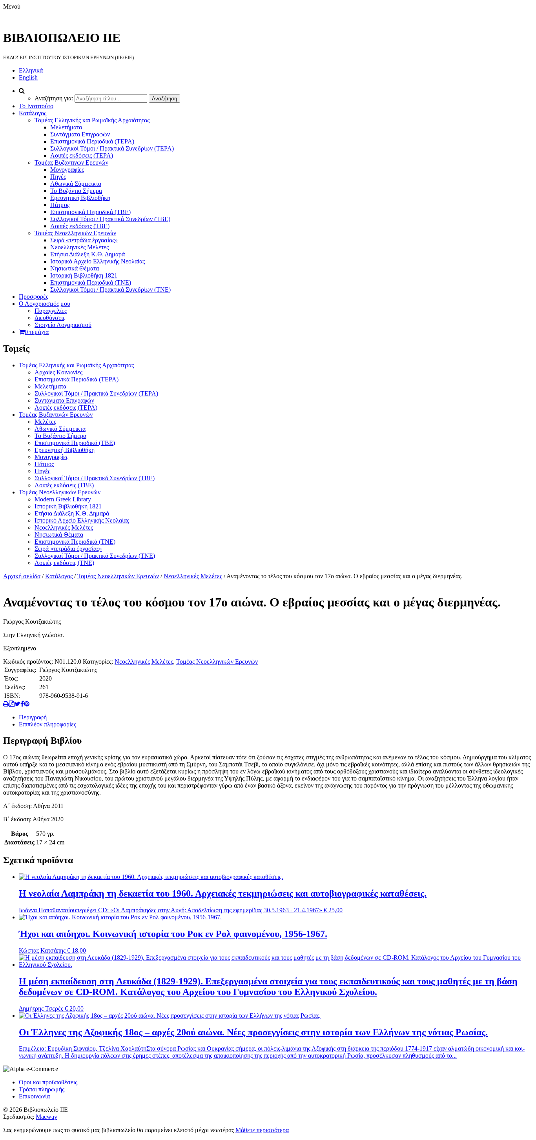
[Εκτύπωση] (6, 704)
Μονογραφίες (67, 169)
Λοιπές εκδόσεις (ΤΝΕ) (64, 562)
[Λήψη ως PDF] (12, 704)
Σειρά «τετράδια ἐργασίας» (84, 240)
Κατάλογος (32, 113)
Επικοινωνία (34, 1096)
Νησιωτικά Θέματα (74, 268)
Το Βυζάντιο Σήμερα (76, 190)
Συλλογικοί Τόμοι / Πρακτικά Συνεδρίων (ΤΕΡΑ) (112, 148)
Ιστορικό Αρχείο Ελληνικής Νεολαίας (97, 261)
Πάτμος (59, 204)
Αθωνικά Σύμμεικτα (75, 183)
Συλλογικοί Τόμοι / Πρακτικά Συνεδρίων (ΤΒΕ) (110, 219)
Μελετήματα (66, 127)
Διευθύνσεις (50, 317)
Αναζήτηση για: (54, 98)
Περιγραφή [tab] (33, 717)
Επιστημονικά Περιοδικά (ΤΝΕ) (90, 282)
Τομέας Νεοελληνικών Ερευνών (75, 233)
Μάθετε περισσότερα (262, 1130)
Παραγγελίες (51, 310)
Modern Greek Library (63, 499)
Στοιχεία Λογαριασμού (63, 324)
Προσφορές (33, 296)
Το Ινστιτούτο (36, 106)
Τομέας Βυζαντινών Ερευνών (71, 162)
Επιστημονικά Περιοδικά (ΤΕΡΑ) (92, 141)
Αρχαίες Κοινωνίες (58, 372)
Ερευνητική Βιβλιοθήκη (80, 197)
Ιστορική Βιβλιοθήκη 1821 (83, 275)
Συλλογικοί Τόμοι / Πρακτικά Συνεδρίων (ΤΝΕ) (110, 289)
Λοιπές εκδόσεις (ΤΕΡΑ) (81, 155)
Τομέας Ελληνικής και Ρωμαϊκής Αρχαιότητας (92, 120)
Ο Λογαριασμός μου (44, 303)
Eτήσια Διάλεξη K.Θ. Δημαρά (87, 254)
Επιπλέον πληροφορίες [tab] (47, 724)
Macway (46, 1116)
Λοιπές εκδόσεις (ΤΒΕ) (79, 226)
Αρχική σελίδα (21, 576)
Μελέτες (45, 421)
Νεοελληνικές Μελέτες (79, 247)
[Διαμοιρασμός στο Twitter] (17, 704)
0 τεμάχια (37, 332)
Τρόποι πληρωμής (41, 1089)
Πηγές (58, 176)
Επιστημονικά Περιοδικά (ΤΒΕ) (90, 212)
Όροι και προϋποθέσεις (48, 1082)
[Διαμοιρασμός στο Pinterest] (26, 704)
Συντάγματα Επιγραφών (80, 134)
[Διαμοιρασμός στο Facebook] (22, 704)
